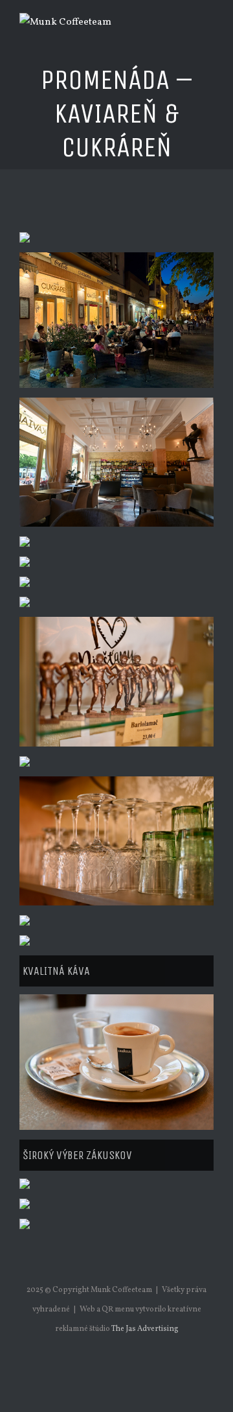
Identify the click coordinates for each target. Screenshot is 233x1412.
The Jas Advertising (145, 1329)
